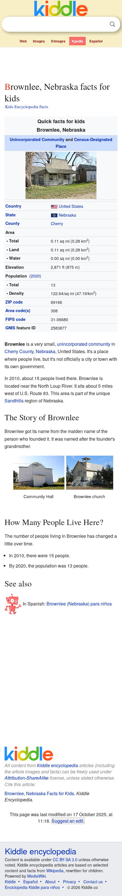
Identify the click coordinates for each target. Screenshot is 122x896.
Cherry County (19, 351)
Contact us (93, 881)
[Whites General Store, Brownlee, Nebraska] (61, 175)
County (12, 223)
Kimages (58, 41)
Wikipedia (55, 870)
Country (13, 206)
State (10, 214)
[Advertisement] (61, 63)
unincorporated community (83, 344)
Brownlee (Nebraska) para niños (79, 603)
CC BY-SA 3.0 (65, 859)
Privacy (69, 881)
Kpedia (77, 41)
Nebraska (67, 215)
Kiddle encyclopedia (57, 765)
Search (112, 24)
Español (95, 41)
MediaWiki (36, 876)
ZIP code (14, 302)
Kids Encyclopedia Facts (26, 106)
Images (39, 41)
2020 (35, 276)
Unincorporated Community (37, 139)
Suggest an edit (67, 821)
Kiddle (10, 881)
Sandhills (14, 400)
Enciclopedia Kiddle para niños (32, 887)
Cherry (57, 223)
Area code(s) (17, 310)
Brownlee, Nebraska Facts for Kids (39, 793)
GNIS (10, 327)
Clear (101, 24)
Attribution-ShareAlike (27, 778)
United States (71, 206)
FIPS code (15, 319)
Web (23, 41)
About (50, 881)
